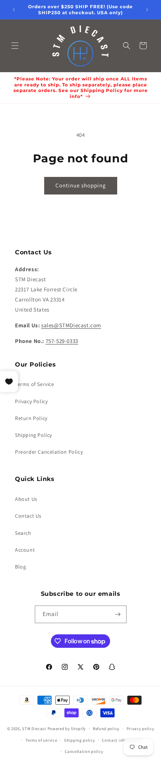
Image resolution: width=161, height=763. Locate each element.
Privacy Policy (31, 401)
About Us (26, 499)
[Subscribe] (118, 614)
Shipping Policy (33, 435)
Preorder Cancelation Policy (49, 451)
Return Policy (31, 418)
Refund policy (106, 728)
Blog (20, 566)
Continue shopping (80, 185)
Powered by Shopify (67, 728)
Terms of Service (34, 384)
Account (25, 549)
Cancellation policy (84, 751)
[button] (15, 45)
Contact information (122, 740)
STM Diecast (34, 728)
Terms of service (41, 740)
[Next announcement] (147, 9)
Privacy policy (140, 728)
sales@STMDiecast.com (71, 325)
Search (23, 533)
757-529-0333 (62, 340)
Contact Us (28, 515)
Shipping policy (79, 740)
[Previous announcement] (14, 9)
